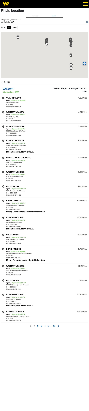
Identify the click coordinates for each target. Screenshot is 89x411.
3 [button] (41, 326)
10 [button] (54, 326)
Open (14, 27)
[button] (58, 325)
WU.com (8, 88)
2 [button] (37, 326)
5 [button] (48, 326)
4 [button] (45, 326)
